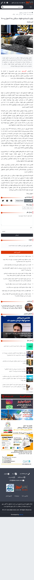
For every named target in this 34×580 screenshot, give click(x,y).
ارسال (17, 235)
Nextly (21, 515)
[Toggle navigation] (30, 7)
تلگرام (6, 474)
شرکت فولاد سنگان (27, 208)
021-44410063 (24, 474)
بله (13, 474)
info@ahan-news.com (16, 480)
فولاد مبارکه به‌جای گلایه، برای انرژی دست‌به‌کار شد (18, 287)
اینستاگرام (21, 477)
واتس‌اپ (10, 477)
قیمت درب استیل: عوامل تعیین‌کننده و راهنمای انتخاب (17, 265)
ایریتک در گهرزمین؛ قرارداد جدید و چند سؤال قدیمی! (18, 284)
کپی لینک (28, 201)
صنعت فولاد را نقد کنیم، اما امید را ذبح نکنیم (20, 256)
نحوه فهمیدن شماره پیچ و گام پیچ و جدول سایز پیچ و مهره (16, 290)
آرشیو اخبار (9, 496)
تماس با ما (25, 496)
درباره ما (17, 496)
